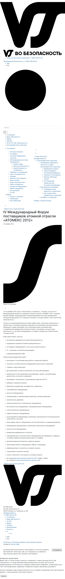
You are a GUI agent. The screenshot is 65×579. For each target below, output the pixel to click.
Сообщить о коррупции (49, 197)
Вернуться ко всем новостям (14, 209)
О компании (11, 135)
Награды (13, 176)
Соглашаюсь (57, 550)
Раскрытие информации (18, 186)
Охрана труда (18, 164)
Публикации (14, 198)
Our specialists (14, 190)
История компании (16, 152)
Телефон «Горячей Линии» (42, 201)
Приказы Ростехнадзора (52, 175)
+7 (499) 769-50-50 (40, 156)
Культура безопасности (21, 166)
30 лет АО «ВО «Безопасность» (17, 143)
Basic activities (15, 180)
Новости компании (16, 196)
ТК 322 (12, 192)
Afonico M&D (15, 544)
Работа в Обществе (16, 184)
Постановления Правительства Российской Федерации (52, 183)
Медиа (9, 139)
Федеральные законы (51, 169)
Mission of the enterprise (18, 178)
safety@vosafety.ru (40, 158)
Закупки (9, 141)
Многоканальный (30, 58)
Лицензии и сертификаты (18, 172)
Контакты (10, 529)
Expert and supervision (17, 182)
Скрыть (3, 576)
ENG (8, 63)
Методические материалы (49, 187)
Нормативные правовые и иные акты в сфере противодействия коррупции (50, 165)
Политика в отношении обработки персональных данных (22, 542)
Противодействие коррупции (17, 145)
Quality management (16, 188)
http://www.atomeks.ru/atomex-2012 (25, 458)
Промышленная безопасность (20, 61)
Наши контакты (12, 58)
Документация (12, 527)
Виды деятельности (13, 137)
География (13, 154)
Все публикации (15, 201)
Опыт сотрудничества (17, 174)
